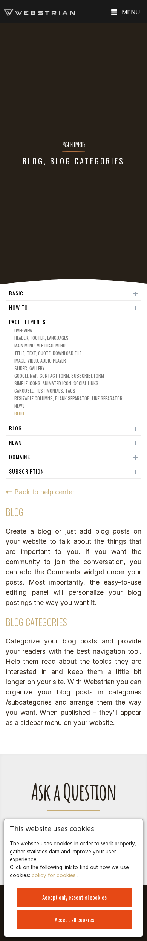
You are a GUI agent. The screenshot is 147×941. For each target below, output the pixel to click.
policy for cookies (54, 875)
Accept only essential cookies (74, 897)
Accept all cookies (74, 919)
